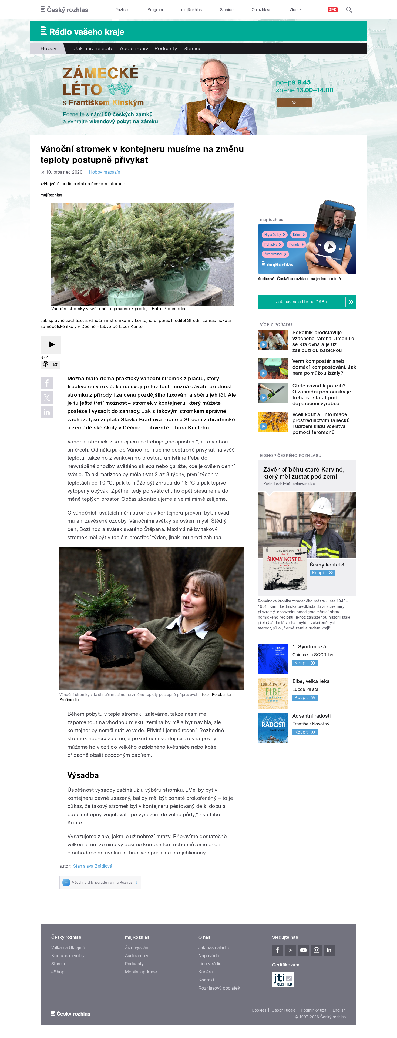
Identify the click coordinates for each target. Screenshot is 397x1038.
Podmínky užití (314, 1010)
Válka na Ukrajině (68, 947)
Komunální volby (68, 955)
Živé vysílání (273, 254)
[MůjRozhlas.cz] (51, 195)
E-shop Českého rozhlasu (291, 455)
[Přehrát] (51, 345)
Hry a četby (272, 235)
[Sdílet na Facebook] (47, 383)
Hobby (48, 48)
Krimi (297, 235)
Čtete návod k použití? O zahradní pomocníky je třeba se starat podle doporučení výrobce (321, 394)
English (339, 1010)
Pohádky (270, 244)
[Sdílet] (55, 365)
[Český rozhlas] (64, 9)
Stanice (227, 10)
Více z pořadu (276, 324)
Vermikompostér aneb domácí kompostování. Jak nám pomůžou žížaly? (324, 367)
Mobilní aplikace (141, 971)
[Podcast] (45, 365)
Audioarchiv (134, 48)
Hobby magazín (104, 172)
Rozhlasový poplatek (219, 988)
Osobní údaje (284, 1010)
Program (155, 10)
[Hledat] (349, 9)
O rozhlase (261, 10)
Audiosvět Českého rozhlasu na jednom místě (299, 279)
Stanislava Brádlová (92, 866)
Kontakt (206, 980)
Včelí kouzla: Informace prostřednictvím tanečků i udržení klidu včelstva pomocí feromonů (320, 423)
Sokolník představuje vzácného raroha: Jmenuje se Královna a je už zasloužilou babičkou (323, 341)
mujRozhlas (191, 10)
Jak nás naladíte (93, 48)
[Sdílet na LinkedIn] (47, 412)
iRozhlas (122, 10)
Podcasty (165, 48)
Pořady (294, 244)
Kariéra (205, 971)
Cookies (259, 1010)
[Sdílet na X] (47, 397)
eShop (57, 971)
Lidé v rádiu (210, 963)
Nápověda (208, 955)
